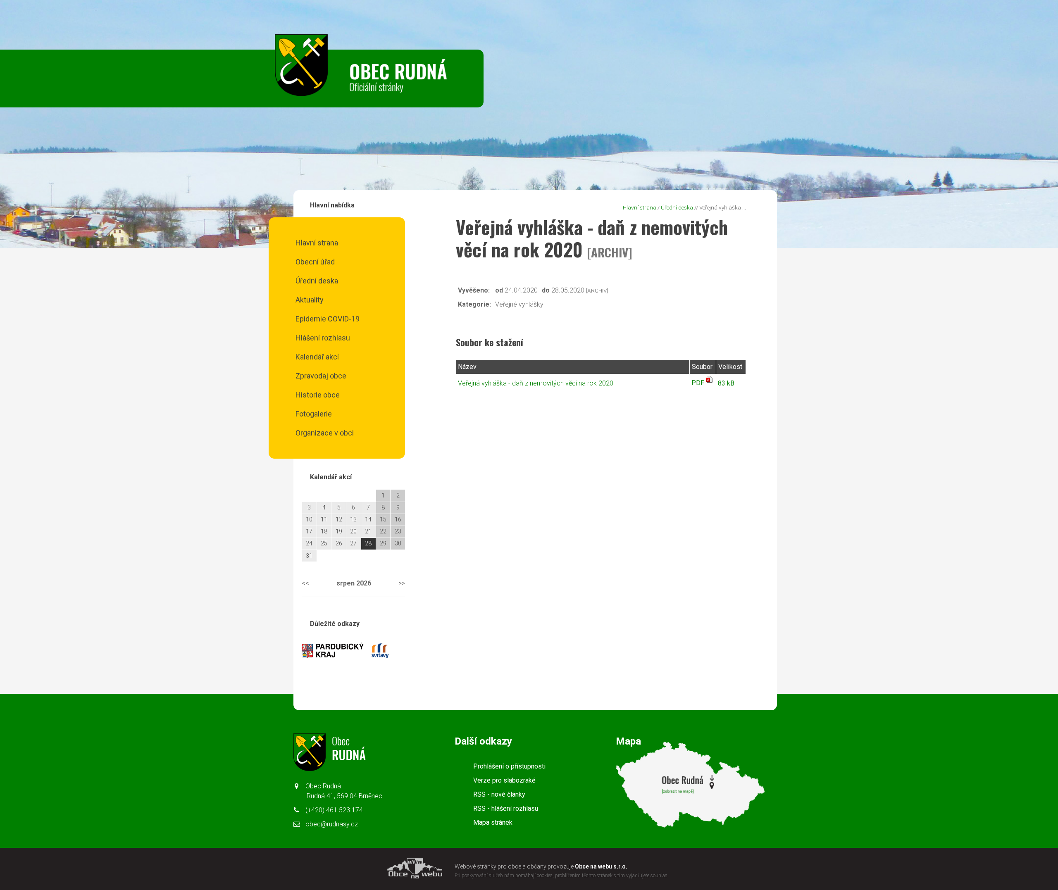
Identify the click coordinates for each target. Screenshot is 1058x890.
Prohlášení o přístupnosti (509, 766)
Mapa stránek (492, 822)
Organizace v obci (324, 432)
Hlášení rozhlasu (322, 337)
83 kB (726, 383)
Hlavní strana (316, 242)
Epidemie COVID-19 (327, 318)
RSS (499, 794)
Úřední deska (316, 280)
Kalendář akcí (317, 356)
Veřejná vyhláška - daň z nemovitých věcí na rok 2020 (535, 383)
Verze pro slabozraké (504, 780)
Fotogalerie (313, 413)
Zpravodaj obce (320, 375)
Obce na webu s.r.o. (601, 866)
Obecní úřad (315, 261)
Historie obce (317, 394)
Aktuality (309, 299)
